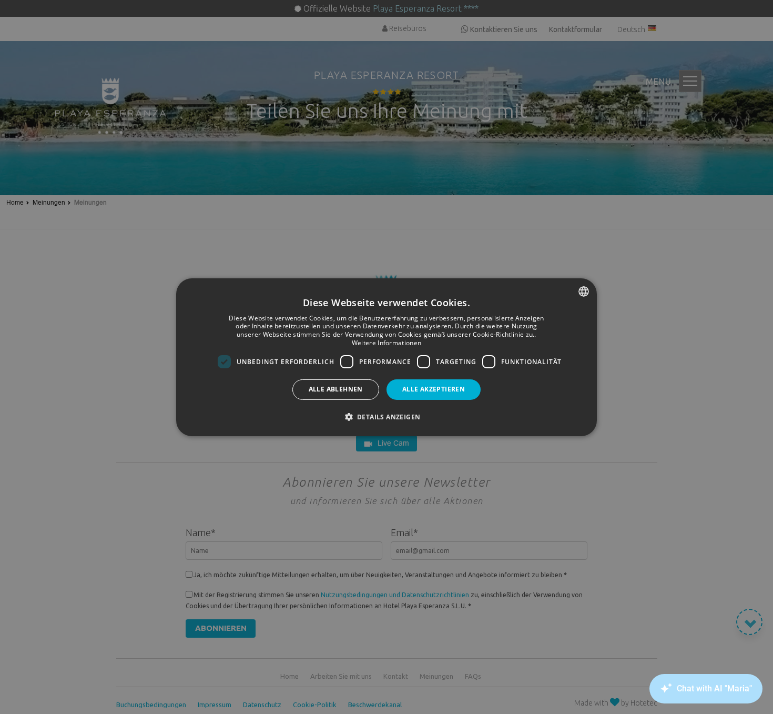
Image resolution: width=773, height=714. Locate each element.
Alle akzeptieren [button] (433, 389)
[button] (387, 416)
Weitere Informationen (386, 342)
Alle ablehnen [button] (336, 389)
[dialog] (386, 357)
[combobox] (583, 291)
